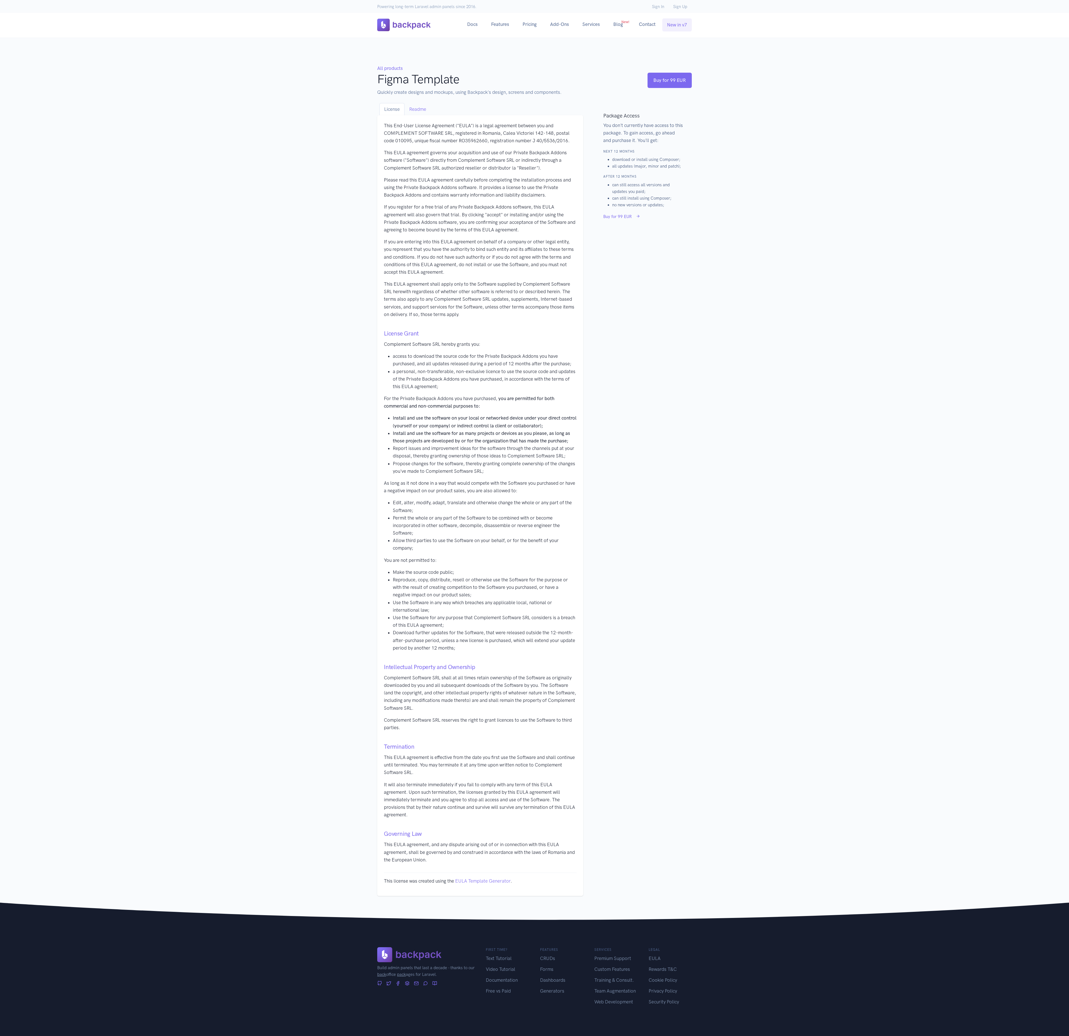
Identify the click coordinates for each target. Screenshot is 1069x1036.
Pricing (530, 24)
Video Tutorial (500, 969)
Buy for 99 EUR (669, 80)
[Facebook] (398, 983)
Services (591, 24)
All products (390, 68)
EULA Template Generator (483, 881)
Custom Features (612, 969)
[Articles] (434, 983)
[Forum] (425, 983)
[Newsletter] (416, 983)
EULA (655, 958)
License (392, 109)
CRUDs (547, 958)
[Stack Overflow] (407, 983)
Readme (417, 109)
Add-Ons (559, 24)
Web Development (613, 1002)
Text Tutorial (499, 958)
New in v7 (677, 25)
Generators (552, 991)
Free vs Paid (498, 991)
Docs (472, 24)
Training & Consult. (614, 980)
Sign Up (680, 6)
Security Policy (664, 1002)
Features (500, 24)
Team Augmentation (615, 991)
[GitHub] (379, 983)
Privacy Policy (663, 991)
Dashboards (552, 980)
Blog (621, 23)
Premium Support (612, 958)
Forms (546, 969)
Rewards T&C (663, 969)
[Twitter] (388, 983)
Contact (647, 24)
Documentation (502, 980)
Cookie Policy (663, 980)
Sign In (658, 6)
